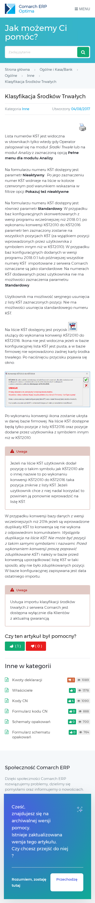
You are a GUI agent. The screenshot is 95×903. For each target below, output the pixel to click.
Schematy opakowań (31, 721)
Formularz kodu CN (30, 711)
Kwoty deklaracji (27, 680)
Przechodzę (66, 879)
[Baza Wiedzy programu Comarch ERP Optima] (26, 9)
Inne (25, 109)
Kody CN (20, 700)
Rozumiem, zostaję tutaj (29, 882)
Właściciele (22, 690)
